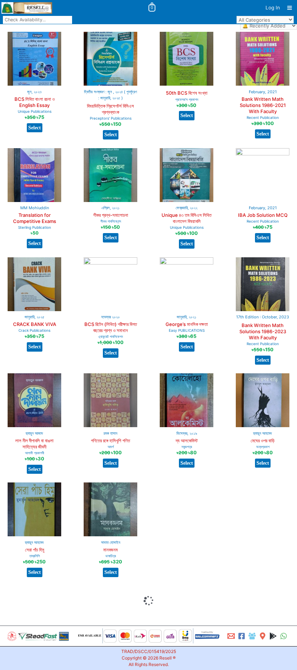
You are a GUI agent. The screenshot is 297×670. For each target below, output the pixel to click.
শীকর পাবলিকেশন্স (110, 221)
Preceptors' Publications (110, 118)
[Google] (273, 636)
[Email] (231, 636)
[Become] (252, 636)
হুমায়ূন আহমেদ (262, 433)
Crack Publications (34, 330)
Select (34, 127)
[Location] (263, 636)
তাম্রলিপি (34, 556)
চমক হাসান (110, 433)
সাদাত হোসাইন (110, 542)
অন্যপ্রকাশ (262, 446)
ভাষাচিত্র (110, 556)
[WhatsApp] (284, 636)
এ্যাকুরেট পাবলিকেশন (110, 336)
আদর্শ (111, 446)
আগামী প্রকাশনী (34, 453)
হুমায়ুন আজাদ (34, 433)
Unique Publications (34, 111)
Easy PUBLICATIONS (187, 330)
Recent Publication (263, 117)
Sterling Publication (34, 227)
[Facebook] (242, 636)
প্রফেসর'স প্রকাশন (186, 99)
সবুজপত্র (186, 446)
